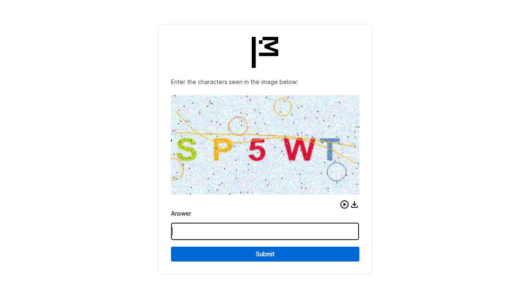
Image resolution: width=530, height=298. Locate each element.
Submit (265, 253)
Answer (181, 213)
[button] (344, 204)
